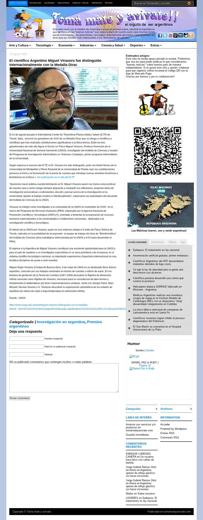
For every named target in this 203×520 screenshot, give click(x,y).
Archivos (166, 408)
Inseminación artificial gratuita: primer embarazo (160, 255)
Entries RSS (167, 433)
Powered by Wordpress (173, 428)
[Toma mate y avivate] (44, 16)
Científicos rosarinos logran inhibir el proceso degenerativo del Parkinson (159, 320)
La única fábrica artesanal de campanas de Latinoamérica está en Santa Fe (157, 311)
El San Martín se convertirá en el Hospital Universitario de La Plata (157, 328)
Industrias (63, 3)
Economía (49, 3)
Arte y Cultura (18, 3)
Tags (183, 242)
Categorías (133, 408)
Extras (108, 3)
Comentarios (157, 242)
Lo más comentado (137, 242)
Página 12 (145, 365)
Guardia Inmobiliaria (137, 434)
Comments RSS (169, 437)
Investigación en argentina (61, 322)
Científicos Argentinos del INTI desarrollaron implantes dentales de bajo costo (158, 263)
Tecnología (35, 3)
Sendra (150, 350)
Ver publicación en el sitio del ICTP (56, 177)
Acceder (165, 424)
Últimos (172, 242)
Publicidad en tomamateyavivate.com (169, 511)
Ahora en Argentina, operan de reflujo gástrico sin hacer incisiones (140, 473)
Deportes (97, 3)
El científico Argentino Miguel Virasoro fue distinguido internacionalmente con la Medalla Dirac (55, 63)
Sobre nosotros (146, 493)
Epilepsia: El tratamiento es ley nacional (156, 250)
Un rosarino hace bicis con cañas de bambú (140, 459)
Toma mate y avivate (39, 511)
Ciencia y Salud (80, 3)
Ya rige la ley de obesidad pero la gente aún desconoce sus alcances (158, 271)
